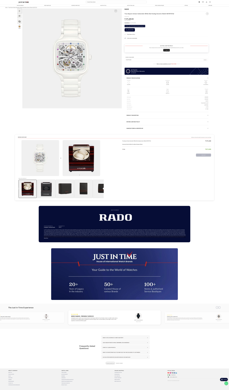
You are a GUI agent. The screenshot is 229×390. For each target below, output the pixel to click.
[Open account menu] (206, 2)
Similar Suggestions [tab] (110, 363)
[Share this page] (207, 13)
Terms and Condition (65, 383)
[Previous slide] (23, 58)
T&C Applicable (133, 72)
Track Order (63, 372)
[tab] (28, 189)
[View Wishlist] (203, 2)
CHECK (205, 59)
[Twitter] (172, 372)
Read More (46, 238)
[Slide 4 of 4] (19, 26)
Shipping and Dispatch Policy (67, 381)
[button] (116, 11)
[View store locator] (199, 2)
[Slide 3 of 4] (19, 21)
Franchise (10, 377)
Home (6, 7)
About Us (10, 372)
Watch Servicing (117, 381)
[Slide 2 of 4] (19, 16)
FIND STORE (173, 63)
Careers (10, 379)
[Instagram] (170, 373)
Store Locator (11, 374)
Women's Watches (117, 377)
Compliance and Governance (14, 384)
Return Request (64, 374)
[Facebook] (174, 373)
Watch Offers (117, 379)
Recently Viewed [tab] (119, 363)
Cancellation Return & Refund (67, 379)
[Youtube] (168, 373)
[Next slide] (121, 58)
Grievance (63, 377)
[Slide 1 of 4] (19, 11)
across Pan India (130, 22)
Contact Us (10, 383)
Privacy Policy (64, 384)
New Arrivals (117, 374)
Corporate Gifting (118, 372)
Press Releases (11, 381)
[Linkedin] (176, 373)
